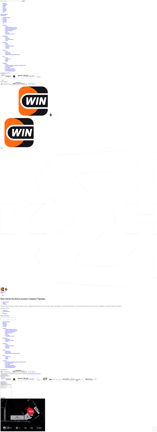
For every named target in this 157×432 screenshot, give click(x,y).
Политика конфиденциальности (34, 373)
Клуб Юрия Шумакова (10, 70)
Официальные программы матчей (12, 54)
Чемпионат (5, 4)
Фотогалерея (8, 53)
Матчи (6, 40)
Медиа (4, 6)
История (5, 8)
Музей (6, 59)
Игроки (7, 44)
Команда (5, 5)
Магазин (5, 9)
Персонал (7, 47)
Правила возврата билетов (10, 27)
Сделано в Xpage (4, 374)
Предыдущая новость (4, 315)
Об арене (5, 20)
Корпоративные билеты (10, 29)
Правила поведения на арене (11, 28)
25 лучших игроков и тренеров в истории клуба (15, 65)
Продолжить (3, 381)
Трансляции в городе (9, 33)
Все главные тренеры (9, 68)
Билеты (4, 25)
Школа (6, 61)
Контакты (5, 19)
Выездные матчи (8, 30)
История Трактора (9, 66)
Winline (4, 11)
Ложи (6, 31)
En (3, 12)
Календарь (7, 38)
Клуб (4, 7)
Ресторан (7, 32)
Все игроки (7, 67)
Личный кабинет (6, 17)
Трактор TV (7, 52)
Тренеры (7, 46)
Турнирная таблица (9, 39)
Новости (5, 3)
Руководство (8, 58)
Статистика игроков (9, 45)
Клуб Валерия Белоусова (10, 69)
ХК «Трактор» (6, 301)
